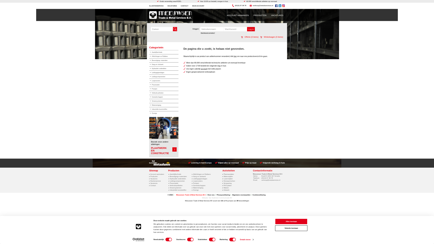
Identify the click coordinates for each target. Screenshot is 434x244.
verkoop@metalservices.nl (263, 5)
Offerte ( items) (251, 37)
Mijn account (198, 6)
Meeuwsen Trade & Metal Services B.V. (191, 195)
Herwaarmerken (229, 181)
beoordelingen (243, 201)
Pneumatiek (156, 85)
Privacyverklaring (223, 195)
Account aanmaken (238, 15)
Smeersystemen (157, 101)
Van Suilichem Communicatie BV (220, 198)
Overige (154, 113)
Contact (184, 6)
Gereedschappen (157, 97)
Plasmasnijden (229, 174)
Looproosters (156, 81)
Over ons (211, 195)
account (204, 69)
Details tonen (245, 239)
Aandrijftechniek (157, 52)
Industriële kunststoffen (159, 109)
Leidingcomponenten (158, 76)
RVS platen (228, 185)
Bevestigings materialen (159, 60)
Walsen (226, 188)
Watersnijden (228, 176)
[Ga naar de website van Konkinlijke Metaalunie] (159, 165)
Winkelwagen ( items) (273, 37)
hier (235, 56)
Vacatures (172, 6)
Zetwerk (226, 190)
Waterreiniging (156, 105)
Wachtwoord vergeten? (208, 33)
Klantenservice (156, 6)
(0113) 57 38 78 (240, 5)
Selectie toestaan (291, 228)
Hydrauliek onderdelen (159, 68)
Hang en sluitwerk (157, 64)
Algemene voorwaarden (241, 195)
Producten (260, 15)
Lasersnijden (228, 179)
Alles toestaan (291, 221)
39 (237, 201)
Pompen (154, 89)
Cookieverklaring (259, 195)
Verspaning (228, 183)
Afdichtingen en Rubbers (160, 56)
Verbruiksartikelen (157, 93)
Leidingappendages (158, 72)
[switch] (190, 239)
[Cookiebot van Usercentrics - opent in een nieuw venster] (138, 239)
